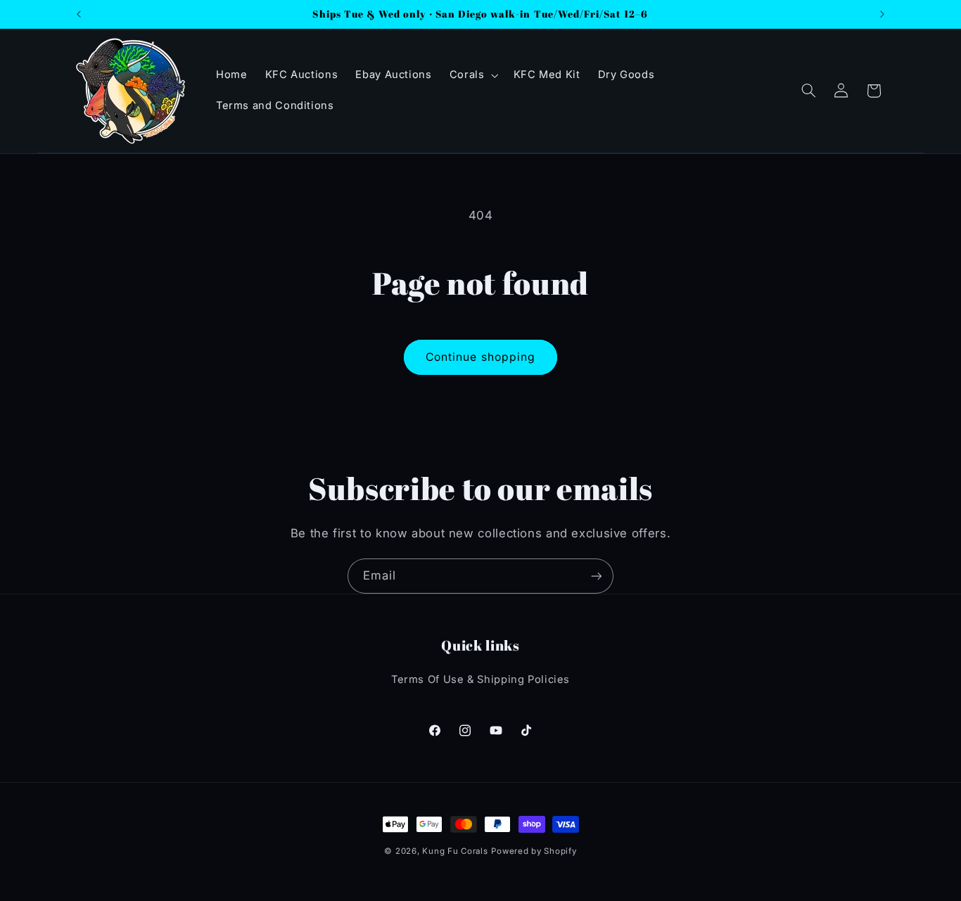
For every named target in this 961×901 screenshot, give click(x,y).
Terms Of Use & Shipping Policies (480, 679)
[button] (472, 75)
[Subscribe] (596, 575)
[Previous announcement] (78, 14)
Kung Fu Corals (455, 851)
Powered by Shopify (533, 851)
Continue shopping (480, 357)
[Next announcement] (882, 14)
